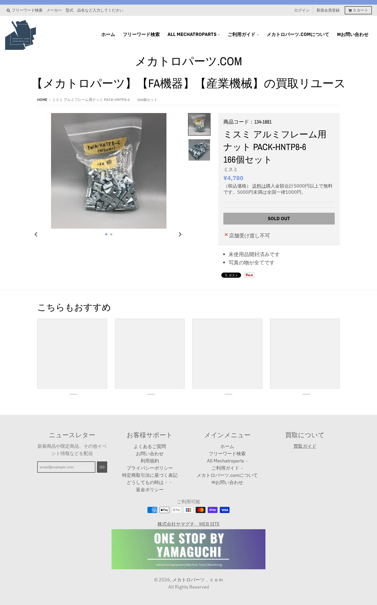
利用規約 (150, 461)
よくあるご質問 (150, 446)
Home (42, 99)
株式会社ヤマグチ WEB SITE (188, 524)
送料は (259, 186)
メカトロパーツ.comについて (227, 475)
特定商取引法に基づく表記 (149, 475)
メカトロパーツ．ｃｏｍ (197, 580)
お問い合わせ (150, 454)
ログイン (302, 10)
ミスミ (230, 169)
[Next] (179, 234)
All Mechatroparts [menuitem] (191, 34)
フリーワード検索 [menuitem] (141, 34)
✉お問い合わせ (227, 482)
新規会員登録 (328, 10)
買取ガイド (304, 446)
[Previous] (36, 234)
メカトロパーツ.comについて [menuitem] (298, 34)
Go (102, 467)
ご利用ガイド (225, 468)
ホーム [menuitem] (108, 34)
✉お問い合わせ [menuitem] (353, 34)
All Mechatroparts (225, 461)
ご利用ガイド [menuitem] (241, 34)
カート (360, 10)
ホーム (227, 446)
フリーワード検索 (227, 454)
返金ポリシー (150, 489)
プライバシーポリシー (150, 468)
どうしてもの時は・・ (150, 482)
